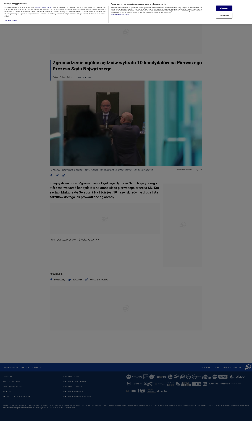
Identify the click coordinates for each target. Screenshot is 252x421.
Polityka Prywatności (11, 20)
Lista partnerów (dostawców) (120, 14)
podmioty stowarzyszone (43, 7)
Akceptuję (224, 8)
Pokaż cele (224, 16)
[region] (126, 12)
